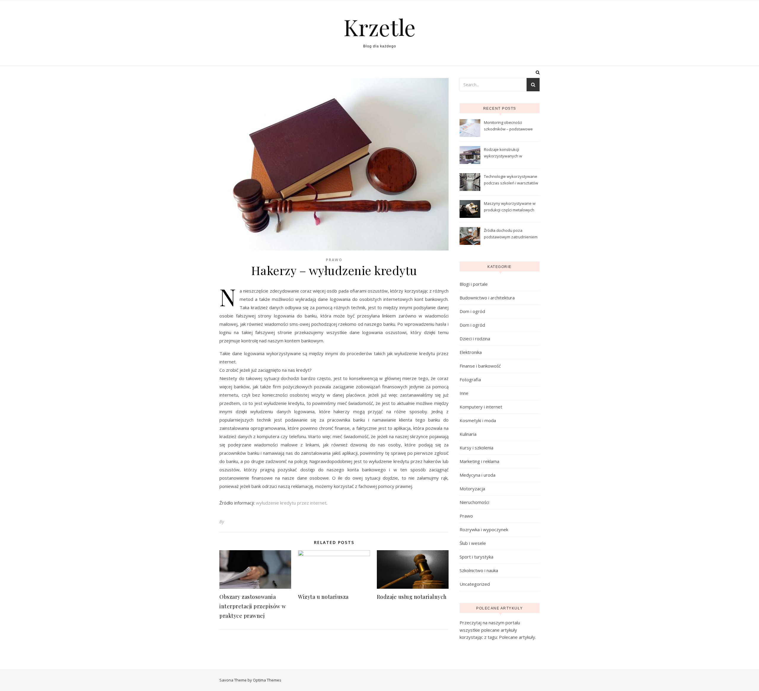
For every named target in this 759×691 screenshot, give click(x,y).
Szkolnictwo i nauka (479, 570)
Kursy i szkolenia (476, 448)
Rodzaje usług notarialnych (412, 596)
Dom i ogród (472, 311)
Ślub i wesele (473, 543)
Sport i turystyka (476, 557)
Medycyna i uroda (477, 475)
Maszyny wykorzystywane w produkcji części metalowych (509, 207)
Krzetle (380, 27)
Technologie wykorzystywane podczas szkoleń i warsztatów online (511, 180)
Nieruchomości (474, 502)
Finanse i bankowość (480, 366)
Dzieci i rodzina (475, 338)
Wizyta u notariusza (323, 596)
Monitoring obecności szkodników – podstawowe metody (508, 126)
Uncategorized (475, 584)
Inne (464, 393)
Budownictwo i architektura (487, 298)
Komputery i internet (481, 407)
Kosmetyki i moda (478, 420)
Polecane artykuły (517, 637)
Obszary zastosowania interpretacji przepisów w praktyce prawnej (252, 606)
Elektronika (471, 352)
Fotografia (470, 379)
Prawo (334, 259)
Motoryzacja (472, 488)
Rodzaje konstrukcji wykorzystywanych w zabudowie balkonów (503, 153)
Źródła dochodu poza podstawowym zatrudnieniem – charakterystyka (511, 234)
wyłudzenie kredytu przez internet (291, 503)
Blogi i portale (474, 284)
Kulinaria (468, 434)
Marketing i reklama (479, 461)
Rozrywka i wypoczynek (484, 529)
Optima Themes (267, 680)
